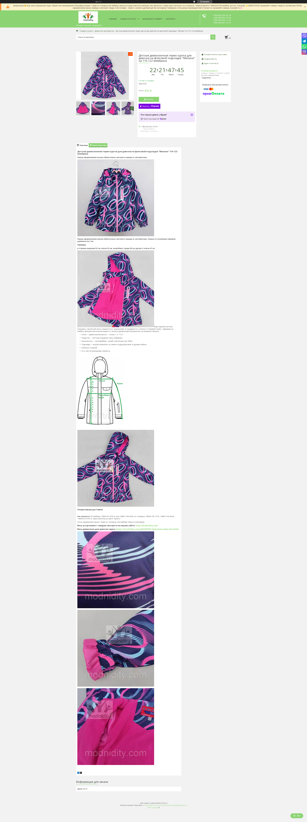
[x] (81, 773)
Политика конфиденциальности (175, 805)
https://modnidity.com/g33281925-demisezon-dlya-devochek (147, 529)
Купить (150, 99)
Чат (298, 816)
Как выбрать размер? (152, 19)
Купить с (146, 106)
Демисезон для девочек (104, 31)
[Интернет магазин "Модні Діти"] (88, 16)
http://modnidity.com (147, 525)
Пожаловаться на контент (153, 805)
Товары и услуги (128, 19)
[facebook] (78, 773)
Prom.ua (164, 803)
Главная (112, 19)
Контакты (170, 19)
